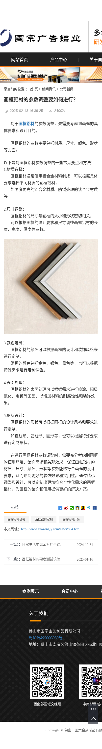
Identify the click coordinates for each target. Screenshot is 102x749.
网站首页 (19, 59)
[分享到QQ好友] (78, 508)
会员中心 (69, 591)
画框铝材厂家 (71, 519)
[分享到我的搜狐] (83, 508)
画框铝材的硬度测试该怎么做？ (44, 559)
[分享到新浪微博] (66, 508)
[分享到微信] (72, 508)
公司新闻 (67, 89)
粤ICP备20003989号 (46, 638)
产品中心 (58, 59)
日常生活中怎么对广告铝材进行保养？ (44, 544)
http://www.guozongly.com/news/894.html (50, 529)
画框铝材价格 (16, 519)
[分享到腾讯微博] (89, 508)
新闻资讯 (49, 89)
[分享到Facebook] (95, 508)
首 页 (34, 89)
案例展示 (30, 591)
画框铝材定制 (44, 519)
